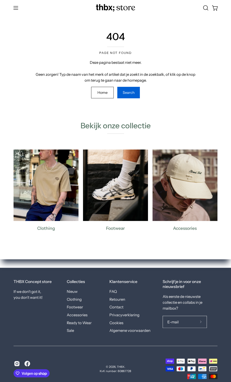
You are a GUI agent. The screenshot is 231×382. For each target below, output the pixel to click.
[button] (205, 8)
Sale (70, 330)
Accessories (77, 315)
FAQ (113, 291)
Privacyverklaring (124, 315)
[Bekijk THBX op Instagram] (17, 363)
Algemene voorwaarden (129, 330)
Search (129, 92)
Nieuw (72, 291)
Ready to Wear (79, 322)
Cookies (116, 322)
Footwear (75, 307)
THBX (121, 366)
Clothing (74, 299)
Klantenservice (123, 281)
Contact (116, 307)
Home (102, 92)
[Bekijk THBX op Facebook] (27, 363)
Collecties (76, 281)
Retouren (117, 299)
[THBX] (115, 7)
